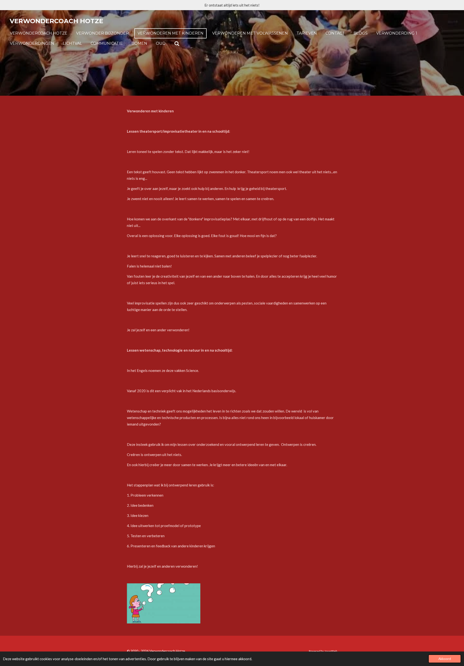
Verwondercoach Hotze (56, 21)
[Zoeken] (177, 43)
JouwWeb (330, 651)
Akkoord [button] (444, 659)
